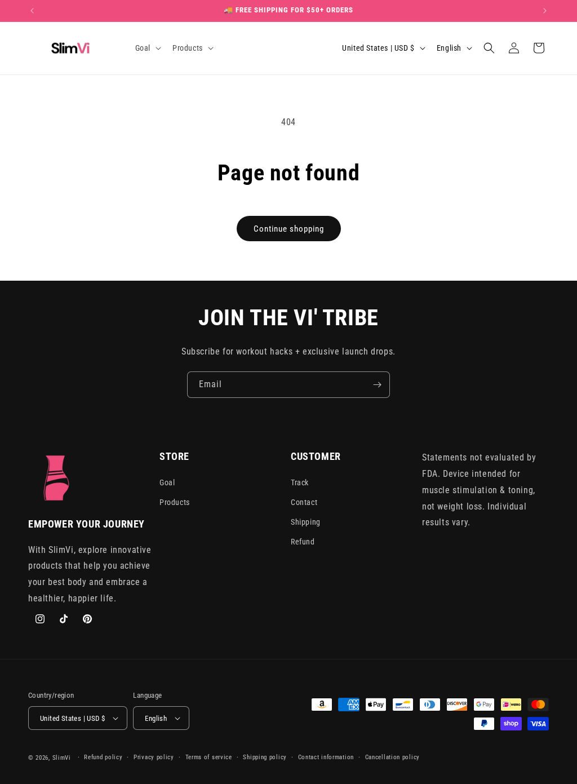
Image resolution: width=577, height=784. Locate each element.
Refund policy (103, 757)
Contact (304, 502)
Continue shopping (289, 229)
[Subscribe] (377, 384)
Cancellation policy (392, 757)
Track (300, 482)
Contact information (326, 757)
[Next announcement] (544, 10)
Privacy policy (154, 757)
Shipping (306, 521)
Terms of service (208, 757)
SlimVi (61, 757)
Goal (167, 482)
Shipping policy (265, 757)
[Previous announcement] (32, 10)
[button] (147, 48)
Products (174, 502)
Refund (303, 541)
